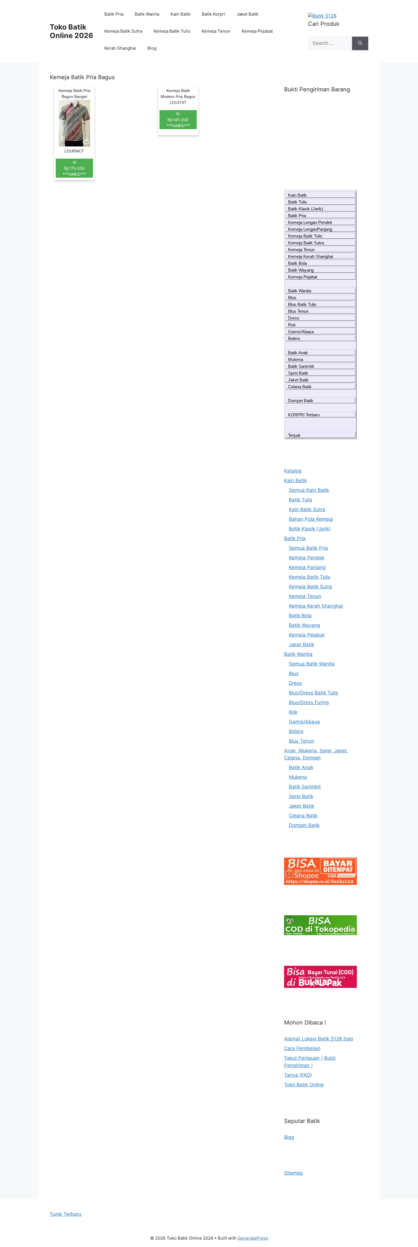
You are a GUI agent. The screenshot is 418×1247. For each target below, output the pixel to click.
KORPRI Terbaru (304, 414)
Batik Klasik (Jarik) (305, 208)
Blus (292, 297)
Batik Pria (113, 14)
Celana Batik (300, 386)
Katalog (292, 471)
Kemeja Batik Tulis (172, 31)
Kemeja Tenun (216, 31)
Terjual (294, 435)
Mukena (295, 359)
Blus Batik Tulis (302, 304)
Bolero (294, 338)
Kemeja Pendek (306, 557)
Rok (292, 324)
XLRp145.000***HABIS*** (178, 119)
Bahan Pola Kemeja (311, 519)
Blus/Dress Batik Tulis (313, 693)
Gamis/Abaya (301, 331)
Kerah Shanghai (120, 48)
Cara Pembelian (302, 1048)
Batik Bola (297, 263)
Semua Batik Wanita (312, 664)
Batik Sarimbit (301, 366)
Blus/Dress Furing (309, 702)
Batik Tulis (297, 202)
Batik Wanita (147, 14)
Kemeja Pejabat (257, 31)
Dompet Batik (300, 400)
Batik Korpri (213, 14)
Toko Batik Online (304, 1085)
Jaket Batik (247, 14)
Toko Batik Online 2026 (71, 31)
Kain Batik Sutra (307, 509)
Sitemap (293, 1173)
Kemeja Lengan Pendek (310, 222)
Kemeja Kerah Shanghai (310, 256)
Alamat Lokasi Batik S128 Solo (318, 1039)
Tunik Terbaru (65, 1214)
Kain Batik (181, 14)
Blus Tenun (298, 311)
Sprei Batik (298, 373)
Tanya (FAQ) (298, 1075)
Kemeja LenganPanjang (310, 229)
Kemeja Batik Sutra (123, 31)
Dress (293, 318)
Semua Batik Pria (308, 548)
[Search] (360, 43)
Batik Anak (298, 352)
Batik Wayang (301, 270)
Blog (151, 48)
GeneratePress (253, 1238)
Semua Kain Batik (309, 490)
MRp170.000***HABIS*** (74, 168)
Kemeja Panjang (307, 567)
